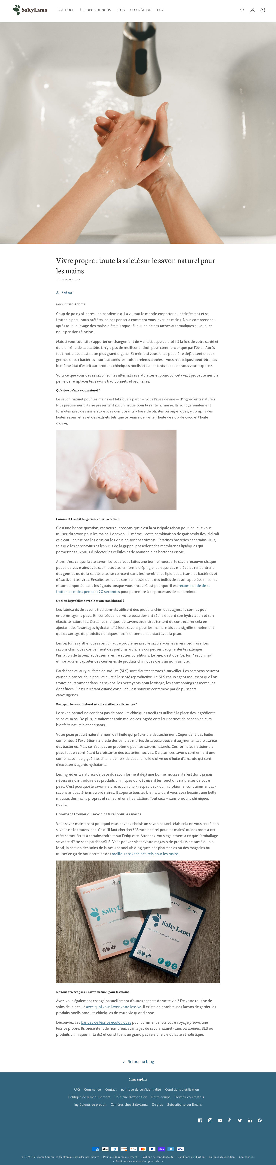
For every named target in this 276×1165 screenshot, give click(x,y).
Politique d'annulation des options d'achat (140, 1161)
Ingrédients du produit (90, 1104)
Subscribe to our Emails (184, 1104)
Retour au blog (140, 1061)
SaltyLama (38, 1156)
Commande (92, 1089)
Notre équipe (161, 1097)
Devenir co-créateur (189, 1097)
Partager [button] (67, 292)
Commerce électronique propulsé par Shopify (72, 1156)
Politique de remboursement (89, 1097)
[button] (243, 10)
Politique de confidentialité (158, 1156)
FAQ (77, 1089)
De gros (157, 1104)
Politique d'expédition (131, 1097)
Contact (111, 1089)
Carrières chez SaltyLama (129, 1104)
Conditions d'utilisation (182, 1089)
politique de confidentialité (141, 1089)
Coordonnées (246, 1156)
